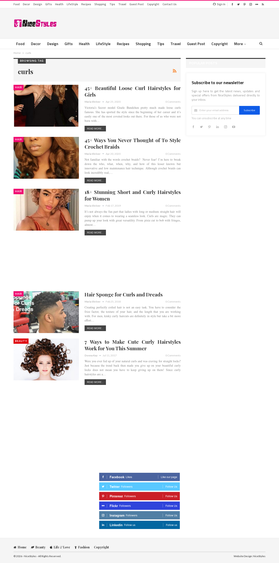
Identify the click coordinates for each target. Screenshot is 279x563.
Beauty (21, 341)
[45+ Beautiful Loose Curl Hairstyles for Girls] (46, 106)
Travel (122, 4)
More (238, 44)
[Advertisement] (186, 22)
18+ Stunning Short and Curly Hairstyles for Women (133, 195)
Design (37, 4)
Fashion (84, 547)
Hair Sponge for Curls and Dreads (124, 294)
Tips (112, 4)
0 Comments (173, 101)
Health (59, 4)
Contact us (170, 4)
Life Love (62, 547)
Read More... (95, 128)
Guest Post (136, 4)
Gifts (48, 4)
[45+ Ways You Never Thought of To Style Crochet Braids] (46, 158)
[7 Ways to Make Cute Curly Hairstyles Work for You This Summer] (46, 359)
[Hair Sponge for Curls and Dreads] (46, 312)
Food (17, 4)
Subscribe (249, 110)
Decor (26, 4)
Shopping (100, 4)
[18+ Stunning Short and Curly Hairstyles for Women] (46, 210)
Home (22, 547)
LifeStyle (72, 4)
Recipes (86, 4)
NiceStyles (259, 556)
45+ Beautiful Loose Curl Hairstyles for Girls (133, 91)
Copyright (153, 4)
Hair (18, 87)
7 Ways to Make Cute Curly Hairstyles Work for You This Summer (133, 345)
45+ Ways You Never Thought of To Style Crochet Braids (133, 143)
